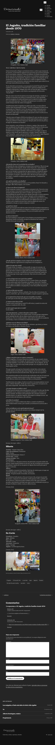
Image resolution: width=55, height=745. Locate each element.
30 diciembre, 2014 (11, 620)
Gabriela (12, 34)
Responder (9, 616)
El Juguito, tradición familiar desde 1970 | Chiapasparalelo (18, 610)
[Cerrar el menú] (45, 2)
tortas (28, 583)
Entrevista (17, 34)
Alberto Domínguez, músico (12, 713)
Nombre (8, 659)
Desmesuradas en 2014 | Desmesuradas (15, 621)
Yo (3, 709)
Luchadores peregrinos (45, 595)
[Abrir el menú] (41, 10)
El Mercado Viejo (17, 580)
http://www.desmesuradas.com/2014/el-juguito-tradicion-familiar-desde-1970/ (28, 624)
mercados (23, 583)
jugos (30, 580)
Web (7, 671)
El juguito (9, 580)
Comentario (8, 641)
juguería (35, 580)
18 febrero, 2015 (10, 609)
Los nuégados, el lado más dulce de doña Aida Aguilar (19, 705)
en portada (25, 580)
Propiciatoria (7, 718)
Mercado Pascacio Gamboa (13, 583)
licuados (41, 580)
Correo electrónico (10, 665)
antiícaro (6, 595)
